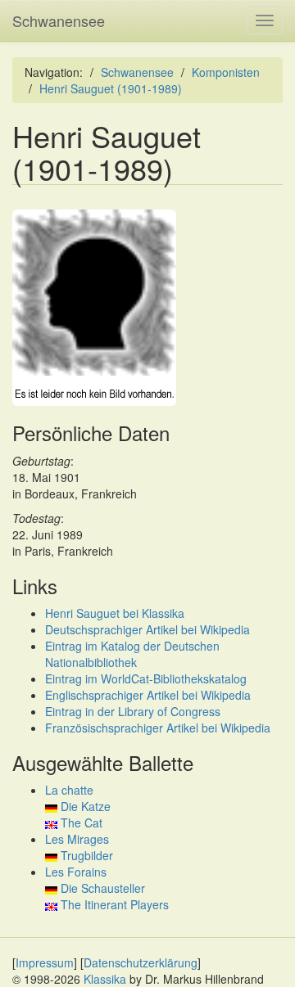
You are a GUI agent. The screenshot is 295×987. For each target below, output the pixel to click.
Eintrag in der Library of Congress (132, 711)
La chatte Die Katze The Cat (78, 806)
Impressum (45, 962)
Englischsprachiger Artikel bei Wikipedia (148, 695)
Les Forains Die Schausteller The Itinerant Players (107, 888)
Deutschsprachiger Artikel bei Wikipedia (147, 629)
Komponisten (226, 72)
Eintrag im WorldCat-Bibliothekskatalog (146, 678)
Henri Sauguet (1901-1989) (110, 88)
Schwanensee (58, 20)
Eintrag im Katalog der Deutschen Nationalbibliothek (132, 654)
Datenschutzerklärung (140, 962)
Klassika (105, 979)
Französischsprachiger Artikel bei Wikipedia (157, 727)
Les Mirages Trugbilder (79, 847)
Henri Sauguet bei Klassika (114, 613)
